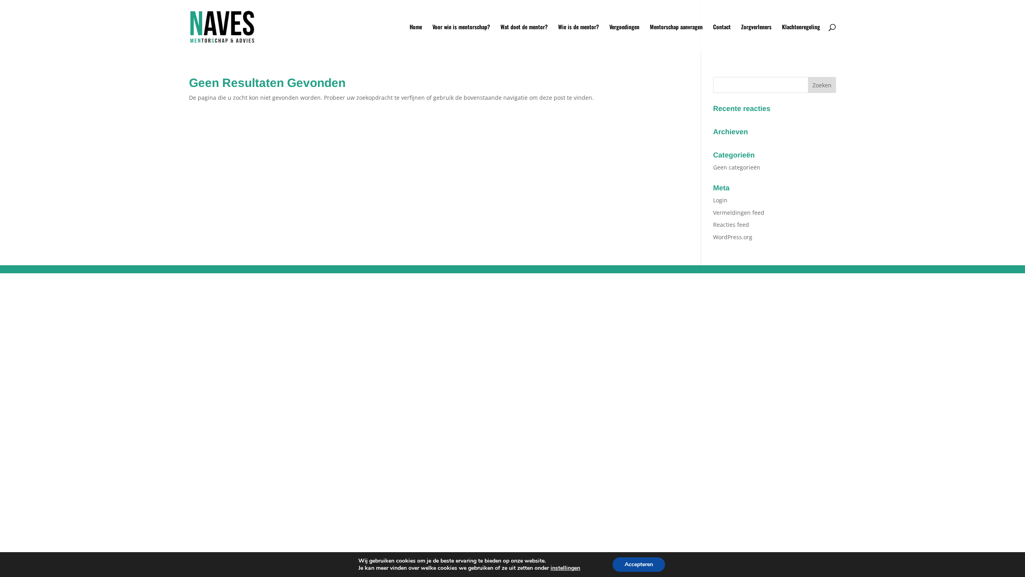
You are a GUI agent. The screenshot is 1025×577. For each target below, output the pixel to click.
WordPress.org (732, 237)
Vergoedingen (624, 27)
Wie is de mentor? (578, 27)
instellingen (565, 568)
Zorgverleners (756, 27)
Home (416, 27)
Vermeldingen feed (738, 212)
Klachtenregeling (801, 27)
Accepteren (639, 564)
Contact (722, 27)
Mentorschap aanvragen (676, 27)
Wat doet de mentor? (524, 27)
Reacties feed (731, 224)
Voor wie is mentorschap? (461, 27)
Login (720, 200)
